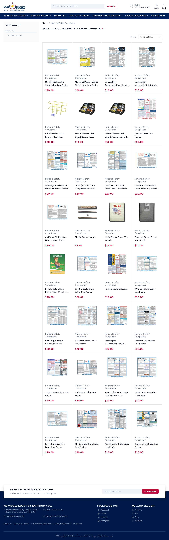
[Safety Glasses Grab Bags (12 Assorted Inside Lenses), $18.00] (117, 108)
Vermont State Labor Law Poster (145, 342)
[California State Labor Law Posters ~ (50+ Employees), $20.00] (57, 212)
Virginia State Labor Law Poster (57, 394)
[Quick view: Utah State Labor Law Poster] (94, 379)
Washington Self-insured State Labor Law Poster (56, 187)
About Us (59, 16)
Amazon (138, 510)
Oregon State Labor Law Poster (146, 445)
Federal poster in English (116, 288)
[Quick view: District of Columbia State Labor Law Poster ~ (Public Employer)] (124, 172)
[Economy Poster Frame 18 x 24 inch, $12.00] (146, 212)
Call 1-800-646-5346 (15, 516)
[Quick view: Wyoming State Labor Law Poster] (154, 276)
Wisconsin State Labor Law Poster (86, 342)
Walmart (138, 520)
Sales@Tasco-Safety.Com (56, 516)
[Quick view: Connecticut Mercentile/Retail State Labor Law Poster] (154, 69)
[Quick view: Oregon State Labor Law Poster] (154, 431)
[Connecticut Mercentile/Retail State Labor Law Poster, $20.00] (146, 57)
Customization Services (107, 16)
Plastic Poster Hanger (85, 237)
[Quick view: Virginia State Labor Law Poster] (64, 379)
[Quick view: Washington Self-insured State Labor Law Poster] (64, 172)
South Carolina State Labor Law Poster (55, 445)
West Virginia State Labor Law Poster (54, 342)
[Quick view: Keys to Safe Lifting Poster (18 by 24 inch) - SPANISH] (64, 276)
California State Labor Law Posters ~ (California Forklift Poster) (147, 187)
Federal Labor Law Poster (144, 135)
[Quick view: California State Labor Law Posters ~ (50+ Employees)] (64, 224)
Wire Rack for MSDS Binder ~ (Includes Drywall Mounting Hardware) (55, 135)
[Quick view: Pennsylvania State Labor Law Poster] (124, 431)
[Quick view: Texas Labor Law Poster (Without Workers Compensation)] (124, 379)
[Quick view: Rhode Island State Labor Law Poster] (94, 431)
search (111, 6)
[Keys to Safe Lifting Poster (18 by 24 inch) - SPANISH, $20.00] (57, 263)
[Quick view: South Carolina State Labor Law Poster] (64, 431)
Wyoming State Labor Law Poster (145, 290)
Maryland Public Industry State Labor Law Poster (86, 83)
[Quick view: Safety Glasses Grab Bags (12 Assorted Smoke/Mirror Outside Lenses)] (94, 120)
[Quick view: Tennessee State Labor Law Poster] (154, 379)
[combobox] (150, 37)
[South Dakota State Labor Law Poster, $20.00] (87, 263)
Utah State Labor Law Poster (85, 394)
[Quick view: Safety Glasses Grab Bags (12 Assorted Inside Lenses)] (124, 120)
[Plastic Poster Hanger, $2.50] (87, 212)
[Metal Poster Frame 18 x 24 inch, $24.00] (117, 212)
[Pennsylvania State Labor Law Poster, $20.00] (117, 419)
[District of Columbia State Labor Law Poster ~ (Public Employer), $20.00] (117, 160)
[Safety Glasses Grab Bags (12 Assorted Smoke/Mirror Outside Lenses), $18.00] (87, 108)
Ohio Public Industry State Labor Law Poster (56, 83)
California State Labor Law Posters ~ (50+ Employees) (55, 239)
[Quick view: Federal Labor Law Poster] (154, 120)
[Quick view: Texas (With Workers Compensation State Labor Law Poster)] (94, 172)
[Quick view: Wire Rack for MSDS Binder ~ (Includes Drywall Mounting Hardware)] (55, 120)
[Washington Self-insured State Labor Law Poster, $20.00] (57, 160)
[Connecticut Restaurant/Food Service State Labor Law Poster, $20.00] (117, 57)
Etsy (136, 513)
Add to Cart (82, 120)
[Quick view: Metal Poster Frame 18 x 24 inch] (124, 224)
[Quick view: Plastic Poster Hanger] (85, 224)
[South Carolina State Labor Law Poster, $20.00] (57, 419)
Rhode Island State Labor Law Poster (87, 445)
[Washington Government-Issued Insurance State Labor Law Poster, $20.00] (117, 315)
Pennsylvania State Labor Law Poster (117, 445)
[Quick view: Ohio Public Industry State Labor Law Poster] (64, 69)
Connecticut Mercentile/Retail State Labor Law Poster (146, 84)
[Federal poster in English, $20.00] (117, 263)
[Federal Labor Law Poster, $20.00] (146, 108)
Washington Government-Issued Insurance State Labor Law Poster (115, 342)
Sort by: (133, 37)
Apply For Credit (79, 16)
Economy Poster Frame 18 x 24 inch (146, 239)
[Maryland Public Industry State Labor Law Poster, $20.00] (87, 57)
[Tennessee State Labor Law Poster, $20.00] (146, 367)
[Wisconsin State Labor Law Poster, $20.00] (87, 315)
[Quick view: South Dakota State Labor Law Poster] (94, 276)
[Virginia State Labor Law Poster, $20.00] (57, 367)
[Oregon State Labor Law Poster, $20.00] (146, 419)
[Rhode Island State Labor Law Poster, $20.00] (87, 419)
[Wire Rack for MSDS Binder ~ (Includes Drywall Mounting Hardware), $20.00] (57, 108)
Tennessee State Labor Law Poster (146, 394)
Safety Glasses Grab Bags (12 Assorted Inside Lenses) (116, 135)
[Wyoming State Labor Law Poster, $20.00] (146, 263)
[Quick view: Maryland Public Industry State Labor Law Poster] (94, 69)
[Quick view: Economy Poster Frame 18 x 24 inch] (154, 224)
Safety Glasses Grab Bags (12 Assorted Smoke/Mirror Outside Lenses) (85, 135)
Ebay (137, 517)
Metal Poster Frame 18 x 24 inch (116, 239)
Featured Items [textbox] (146, 37)
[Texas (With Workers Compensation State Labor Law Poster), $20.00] (87, 160)
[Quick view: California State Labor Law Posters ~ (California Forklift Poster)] (154, 172)
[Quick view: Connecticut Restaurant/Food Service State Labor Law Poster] (124, 69)
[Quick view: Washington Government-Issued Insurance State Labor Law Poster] (124, 327)
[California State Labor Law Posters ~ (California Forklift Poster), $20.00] (146, 160)
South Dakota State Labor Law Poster (84, 290)
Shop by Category (15, 16)
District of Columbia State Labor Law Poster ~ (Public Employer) (116, 187)
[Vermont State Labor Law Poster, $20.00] (146, 315)
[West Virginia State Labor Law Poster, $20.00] (57, 315)
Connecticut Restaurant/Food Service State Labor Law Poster (117, 84)
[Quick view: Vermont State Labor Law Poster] (154, 327)
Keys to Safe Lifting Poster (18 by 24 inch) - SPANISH (56, 290)
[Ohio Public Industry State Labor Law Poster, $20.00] (57, 57)
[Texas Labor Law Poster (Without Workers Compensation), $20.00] (117, 367)
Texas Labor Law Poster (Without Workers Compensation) (116, 394)
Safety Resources (135, 16)
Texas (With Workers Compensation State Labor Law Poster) (85, 187)
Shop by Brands (39, 16)
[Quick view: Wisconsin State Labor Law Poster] (94, 327)
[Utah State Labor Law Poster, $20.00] (87, 367)
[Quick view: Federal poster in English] (124, 276)
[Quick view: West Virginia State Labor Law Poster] (64, 327)
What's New (158, 16)
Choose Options (52, 69)
